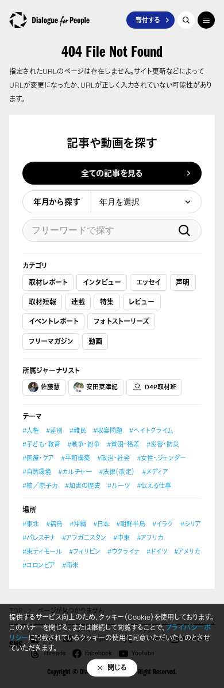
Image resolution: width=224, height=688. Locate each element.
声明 (183, 282)
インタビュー (102, 282)
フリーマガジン (51, 341)
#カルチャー (75, 471)
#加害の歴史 (83, 485)
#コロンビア (38, 565)
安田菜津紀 (102, 387)
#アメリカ (187, 551)
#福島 (54, 524)
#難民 (77, 430)
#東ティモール (42, 551)
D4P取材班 (160, 387)
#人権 (30, 430)
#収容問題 (107, 430)
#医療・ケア (38, 458)
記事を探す (186, 20)
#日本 (101, 524)
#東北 (30, 524)
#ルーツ (118, 485)
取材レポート (48, 282)
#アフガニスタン (84, 537)
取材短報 (42, 302)
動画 (95, 341)
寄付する (148, 20)
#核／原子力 (40, 485)
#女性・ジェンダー (161, 458)
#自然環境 (36, 471)
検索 (184, 230)
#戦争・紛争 (83, 444)
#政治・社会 (113, 458)
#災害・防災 (162, 444)
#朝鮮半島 (130, 524)
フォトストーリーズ (121, 321)
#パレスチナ (38, 537)
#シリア (190, 524)
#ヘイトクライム (151, 430)
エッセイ (148, 282)
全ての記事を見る (112, 173)
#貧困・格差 (123, 444)
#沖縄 (77, 524)
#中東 (121, 537)
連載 (78, 302)
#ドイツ (156, 551)
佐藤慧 (50, 387)
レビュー (142, 302)
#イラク (162, 524)
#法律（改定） (117, 471)
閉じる (117, 668)
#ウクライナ (123, 551)
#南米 (70, 565)
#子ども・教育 (41, 444)
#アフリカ (150, 537)
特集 (107, 302)
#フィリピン (85, 551)
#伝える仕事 (154, 485)
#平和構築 (75, 458)
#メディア (155, 471)
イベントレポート (54, 321)
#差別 (54, 430)
